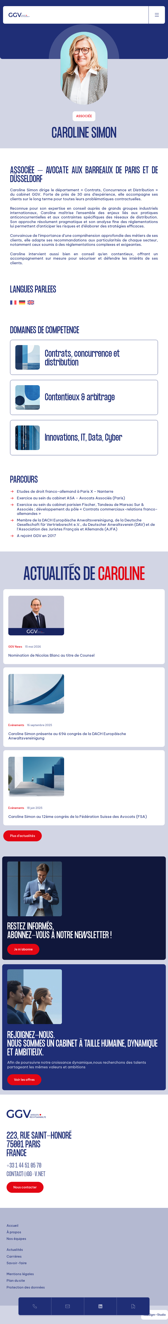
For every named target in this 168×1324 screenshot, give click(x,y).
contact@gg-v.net (26, 1174)
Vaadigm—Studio (154, 1314)
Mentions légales (20, 1274)
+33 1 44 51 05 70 (35, 1306)
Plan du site (16, 1281)
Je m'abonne (23, 949)
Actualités (15, 1250)
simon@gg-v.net (67, 1306)
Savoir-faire (17, 1263)
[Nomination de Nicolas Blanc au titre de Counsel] (83, 626)
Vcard (133, 1306)
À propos (14, 1232)
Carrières (14, 1256)
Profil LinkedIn (100, 1306)
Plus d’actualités (22, 836)
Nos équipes (16, 1239)
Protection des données (26, 1287)
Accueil (12, 1226)
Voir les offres (24, 1080)
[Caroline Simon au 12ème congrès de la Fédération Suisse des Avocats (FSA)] (83, 787)
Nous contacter (25, 1187)
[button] (156, 15)
